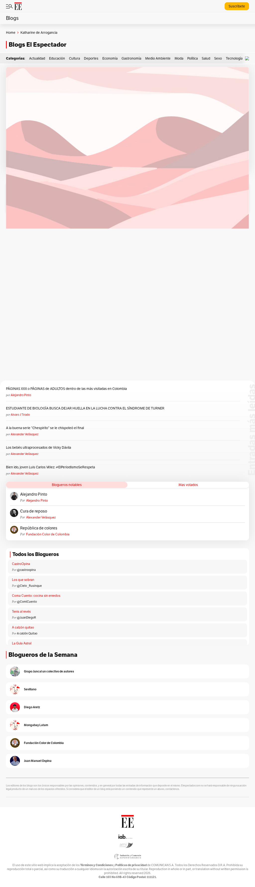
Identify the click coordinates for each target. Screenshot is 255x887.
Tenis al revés (21, 611)
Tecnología (234, 58)
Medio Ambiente (158, 58)
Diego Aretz (32, 707)
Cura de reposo (33, 511)
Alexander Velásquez (24, 434)
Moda (179, 58)
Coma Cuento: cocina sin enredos (36, 595)
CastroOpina (21, 564)
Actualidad (37, 58)
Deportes (91, 58)
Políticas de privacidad (131, 865)
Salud (206, 58)
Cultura (74, 58)
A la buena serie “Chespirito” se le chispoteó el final (45, 428)
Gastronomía (131, 58)
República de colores (38, 528)
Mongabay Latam (36, 725)
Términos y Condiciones (96, 865)
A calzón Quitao (27, 633)
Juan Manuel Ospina (38, 761)
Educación (57, 58)
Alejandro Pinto (21, 395)
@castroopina (26, 570)
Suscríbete (237, 6)
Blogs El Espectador (37, 44)
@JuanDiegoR (26, 617)
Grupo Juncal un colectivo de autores (49, 671)
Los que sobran (23, 580)
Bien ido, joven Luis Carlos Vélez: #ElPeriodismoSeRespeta (50, 467)
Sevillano (30, 689)
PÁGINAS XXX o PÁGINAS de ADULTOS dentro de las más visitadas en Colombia (66, 388)
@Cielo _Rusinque (29, 586)
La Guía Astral (21, 643)
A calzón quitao (23, 627)
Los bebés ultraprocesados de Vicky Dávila (39, 447)
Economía (110, 58)
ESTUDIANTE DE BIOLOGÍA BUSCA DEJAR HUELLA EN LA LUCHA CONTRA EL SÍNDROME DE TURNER (85, 408)
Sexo (218, 58)
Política (192, 58)
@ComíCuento (27, 601)
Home (10, 32)
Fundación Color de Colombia (47, 534)
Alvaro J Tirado (20, 414)
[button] (248, 58)
